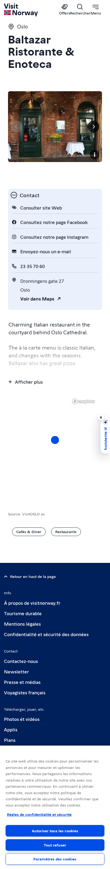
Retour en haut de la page (33, 576)
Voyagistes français (24, 692)
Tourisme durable (23, 613)
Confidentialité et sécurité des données (46, 634)
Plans (9, 740)
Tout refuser (55, 844)
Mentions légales (22, 624)
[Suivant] (93, 127)
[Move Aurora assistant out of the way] (101, 417)
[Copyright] (94, 154)
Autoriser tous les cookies (55, 830)
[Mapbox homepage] (83, 401)
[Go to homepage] (21, 9)
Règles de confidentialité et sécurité (39, 814)
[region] (55, 445)
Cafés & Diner (28, 531)
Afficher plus (29, 382)
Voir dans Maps (37, 298)
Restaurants (66, 531)
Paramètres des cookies (54, 858)
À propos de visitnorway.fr (32, 603)
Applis (10, 729)
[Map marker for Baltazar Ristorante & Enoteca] (55, 440)
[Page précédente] (16, 127)
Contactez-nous (21, 661)
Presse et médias (22, 682)
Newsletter (16, 671)
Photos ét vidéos (22, 719)
